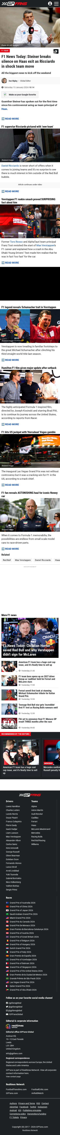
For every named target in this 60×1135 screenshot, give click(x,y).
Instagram (42, 1107)
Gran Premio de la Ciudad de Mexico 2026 (28, 975)
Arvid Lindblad (12, 871)
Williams (35, 844)
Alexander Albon (13, 840)
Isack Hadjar (11, 829)
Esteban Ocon (12, 859)
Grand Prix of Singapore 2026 (23, 967)
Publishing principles (32, 1110)
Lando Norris (12, 814)
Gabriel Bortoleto (13, 878)
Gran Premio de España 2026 (23, 956)
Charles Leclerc (13, 810)
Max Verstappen (45, 245)
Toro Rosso (16, 241)
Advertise (14, 1107)
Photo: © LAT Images (10, 45)
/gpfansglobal (14, 1003)
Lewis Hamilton (13, 806)
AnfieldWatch (37, 1093)
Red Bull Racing (38, 840)
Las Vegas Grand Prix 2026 (22, 982)
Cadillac (34, 818)
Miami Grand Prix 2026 (20, 918)
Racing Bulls (36, 836)
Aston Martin (37, 810)
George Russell (12, 852)
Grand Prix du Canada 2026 (22, 922)
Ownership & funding (36, 1114)
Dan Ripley (13, 81)
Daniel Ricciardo (10, 165)
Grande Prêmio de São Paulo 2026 (25, 978)
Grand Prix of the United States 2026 (26, 971)
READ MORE (12, 118)
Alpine (34, 806)
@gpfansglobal (15, 1007)
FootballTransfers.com (16, 1089)
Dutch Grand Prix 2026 (20, 948)
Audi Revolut (37, 814)
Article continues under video (30, 184)
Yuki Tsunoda (12, 874)
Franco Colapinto (14, 821)
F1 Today (4, 51)
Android (13, 1110)
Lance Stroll (11, 867)
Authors (13, 1103)
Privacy (23, 1117)
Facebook (24, 1107)
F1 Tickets (14, 1117)
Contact (45, 1103)
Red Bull (7, 560)
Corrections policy (18, 1114)
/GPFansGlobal (15, 1014)
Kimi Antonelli (12, 848)
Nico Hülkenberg (13, 882)
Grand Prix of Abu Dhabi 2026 (23, 990)
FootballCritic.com (39, 1089)
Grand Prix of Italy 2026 (20, 952)
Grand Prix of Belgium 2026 (22, 940)
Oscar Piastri (12, 818)
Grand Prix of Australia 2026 (22, 903)
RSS (38, 1103)
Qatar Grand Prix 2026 (20, 986)
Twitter (33, 1107)
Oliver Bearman (13, 855)
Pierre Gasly (11, 825)
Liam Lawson (12, 833)
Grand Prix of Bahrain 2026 (22, 963)
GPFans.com (12, 1093)
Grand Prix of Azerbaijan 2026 (23, 959)
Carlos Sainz (11, 844)
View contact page (13, 1077)
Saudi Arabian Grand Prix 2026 (24, 914)
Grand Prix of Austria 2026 (22, 933)
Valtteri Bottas (12, 886)
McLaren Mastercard (40, 829)
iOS (19, 1110)
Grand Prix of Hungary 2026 (22, 944)
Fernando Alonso (13, 863)
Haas (4, 108)
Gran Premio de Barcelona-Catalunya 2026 (29, 929)
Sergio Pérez (11, 889)
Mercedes (35, 833)
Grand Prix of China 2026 (21, 906)
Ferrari (34, 821)
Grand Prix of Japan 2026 (21, 910)
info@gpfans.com (14, 1053)
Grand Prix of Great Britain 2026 (24, 937)
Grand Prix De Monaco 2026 (22, 925)
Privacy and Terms (26, 1103)
